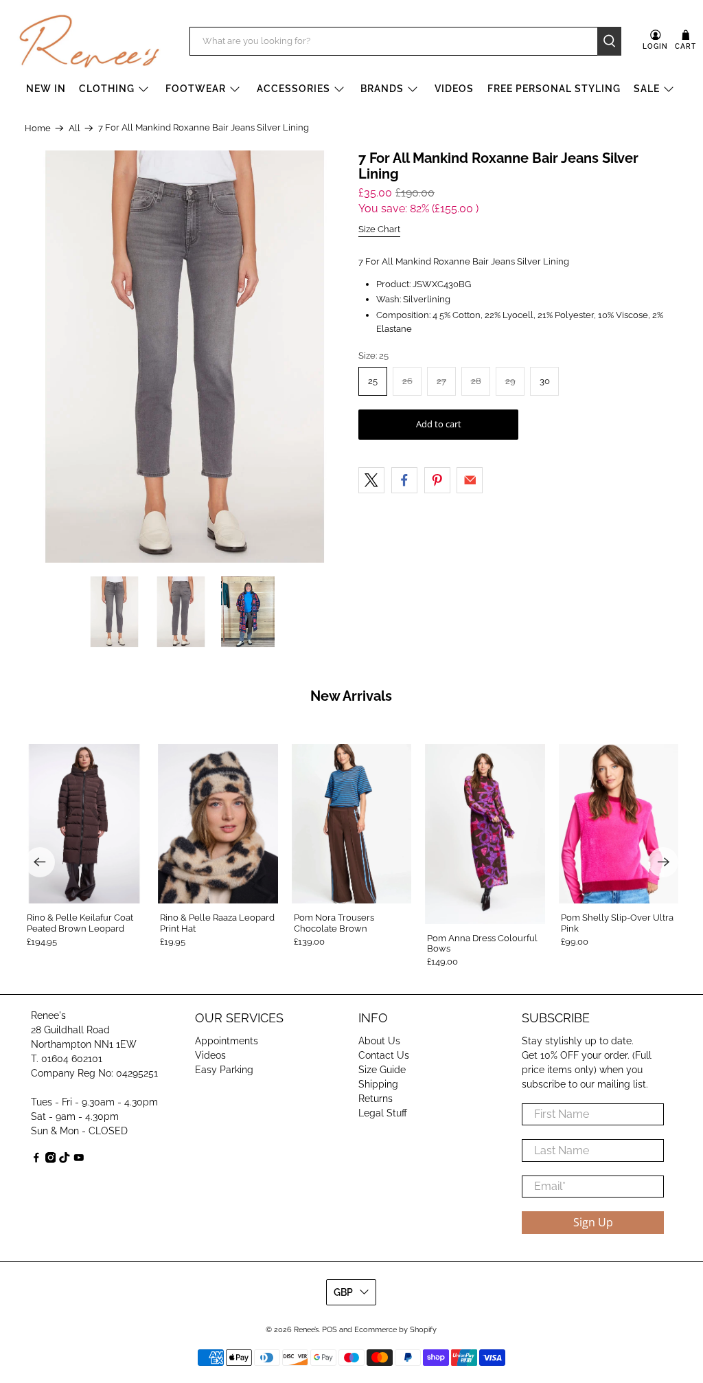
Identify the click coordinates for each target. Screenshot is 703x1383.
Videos (454, 88)
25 (373, 381)
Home (38, 128)
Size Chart (379, 229)
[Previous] (40, 862)
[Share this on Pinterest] (437, 480)
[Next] (663, 862)
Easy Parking (224, 1069)
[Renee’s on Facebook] (36, 1159)
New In (46, 88)
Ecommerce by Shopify (395, 1329)
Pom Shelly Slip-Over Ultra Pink (617, 923)
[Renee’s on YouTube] (78, 1159)
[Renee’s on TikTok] (64, 1159)
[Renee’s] (89, 41)
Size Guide (382, 1069)
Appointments (226, 1040)
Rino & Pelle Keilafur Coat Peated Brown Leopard (80, 923)
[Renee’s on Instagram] (50, 1159)
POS (329, 1329)
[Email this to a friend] (470, 480)
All (74, 128)
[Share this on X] (371, 480)
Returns (375, 1098)
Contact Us (383, 1055)
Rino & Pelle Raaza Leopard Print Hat (217, 923)
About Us (379, 1040)
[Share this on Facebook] (404, 480)
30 (545, 381)
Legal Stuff (382, 1112)
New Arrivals (351, 696)
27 (441, 381)
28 (476, 381)
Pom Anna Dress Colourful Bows (482, 943)
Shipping (378, 1084)
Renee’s (306, 1329)
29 (510, 381)
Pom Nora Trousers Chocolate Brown (334, 923)
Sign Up (593, 1222)
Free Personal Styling (554, 88)
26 (407, 381)
